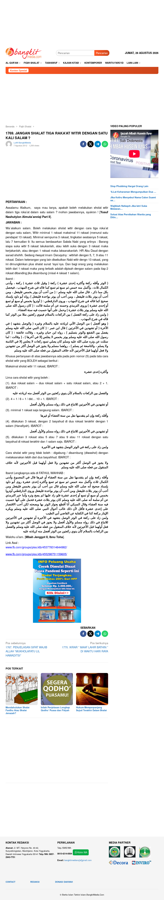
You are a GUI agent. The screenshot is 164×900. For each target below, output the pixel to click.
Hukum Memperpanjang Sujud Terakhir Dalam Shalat (91, 709)
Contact (10, 881)
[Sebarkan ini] (83, 144)
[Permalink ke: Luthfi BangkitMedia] (9, 143)
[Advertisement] (82, 22)
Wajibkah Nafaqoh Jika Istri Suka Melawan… (128, 207)
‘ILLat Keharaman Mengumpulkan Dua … (133, 191)
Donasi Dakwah (64, 881)
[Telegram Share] (97, 144)
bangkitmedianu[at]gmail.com (78, 860)
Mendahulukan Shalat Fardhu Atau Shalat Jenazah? (17, 710)
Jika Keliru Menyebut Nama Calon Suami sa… (133, 199)
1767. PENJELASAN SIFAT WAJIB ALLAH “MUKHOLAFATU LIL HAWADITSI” (26, 649)
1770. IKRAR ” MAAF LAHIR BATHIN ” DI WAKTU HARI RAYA (85, 647)
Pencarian (102, 53)
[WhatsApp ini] (105, 144)
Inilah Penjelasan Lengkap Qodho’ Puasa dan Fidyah (55, 709)
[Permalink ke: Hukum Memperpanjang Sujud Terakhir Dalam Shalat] (92, 689)
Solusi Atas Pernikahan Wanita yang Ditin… (130, 216)
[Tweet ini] (90, 144)
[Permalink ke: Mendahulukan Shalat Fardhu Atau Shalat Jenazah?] (22, 689)
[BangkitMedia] (24, 52)
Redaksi (35, 881)
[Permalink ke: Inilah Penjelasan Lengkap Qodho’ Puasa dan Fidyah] (57, 689)
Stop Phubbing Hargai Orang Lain (129, 186)
